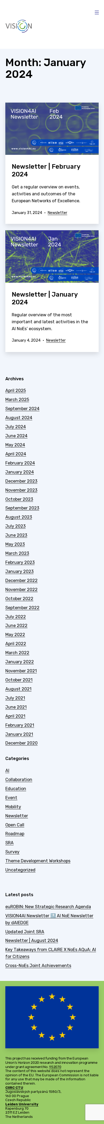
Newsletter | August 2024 (31, 940)
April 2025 (15, 390)
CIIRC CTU (14, 1088)
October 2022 (19, 598)
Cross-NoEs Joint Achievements (38, 965)
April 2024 (15, 453)
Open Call (14, 824)
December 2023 (21, 481)
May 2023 (15, 544)
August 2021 (18, 689)
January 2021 (19, 734)
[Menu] (96, 12)
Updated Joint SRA (24, 931)
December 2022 (21, 580)
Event (11, 797)
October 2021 (19, 679)
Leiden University (21, 1104)
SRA (9, 842)
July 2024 (15, 426)
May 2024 (15, 444)
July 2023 (15, 526)
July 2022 (15, 616)
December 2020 (21, 743)
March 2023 (17, 553)
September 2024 (22, 408)
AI (7, 770)
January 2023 (19, 571)
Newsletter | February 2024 (46, 170)
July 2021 (15, 698)
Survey (12, 851)
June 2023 (16, 535)
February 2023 (20, 562)
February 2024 (20, 463)
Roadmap (14, 833)
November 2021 (21, 670)
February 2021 (19, 725)
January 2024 (19, 472)
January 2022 (19, 661)
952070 (55, 1067)
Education (15, 788)
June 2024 (16, 435)
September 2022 (22, 607)
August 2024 (18, 417)
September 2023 (22, 508)
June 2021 (16, 707)
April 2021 (15, 716)
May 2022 (15, 634)
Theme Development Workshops (37, 860)
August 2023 (18, 517)
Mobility (13, 806)
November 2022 (21, 589)
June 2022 (16, 625)
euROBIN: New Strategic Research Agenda (48, 906)
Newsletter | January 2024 (45, 298)
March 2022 (17, 652)
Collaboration (18, 779)
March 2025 (17, 399)
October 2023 (19, 499)
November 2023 (21, 490)
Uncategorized (20, 869)
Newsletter (57, 213)
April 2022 (15, 643)
